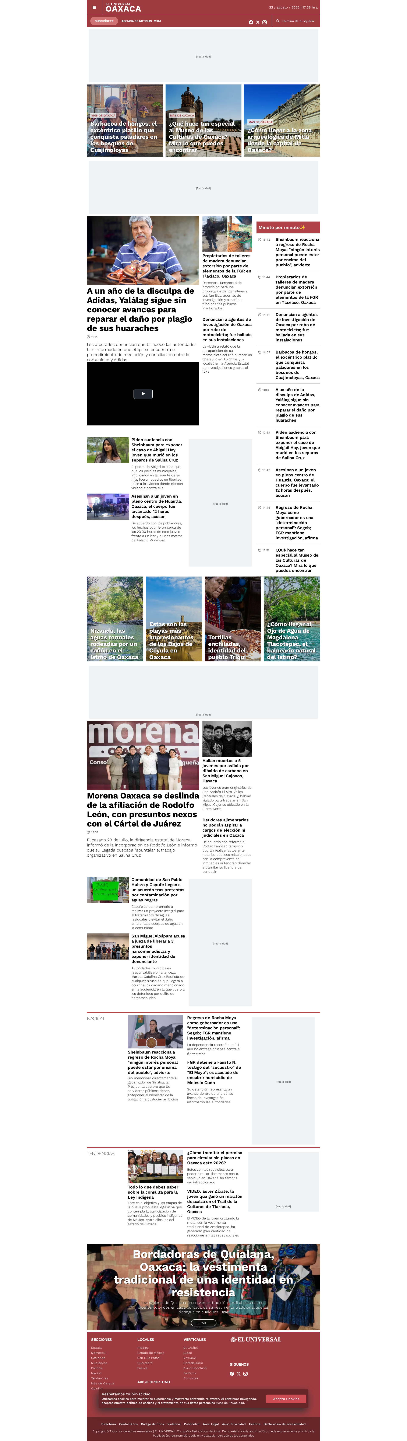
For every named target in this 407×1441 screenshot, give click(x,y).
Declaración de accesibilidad (285, 1424)
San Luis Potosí (148, 1358)
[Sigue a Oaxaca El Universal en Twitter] (259, 22)
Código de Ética (152, 1424)
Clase (188, 1352)
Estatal (96, 1347)
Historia (254, 1424)
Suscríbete (104, 21)
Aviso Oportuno (195, 1368)
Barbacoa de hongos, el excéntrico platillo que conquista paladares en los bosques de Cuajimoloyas (123, 136)
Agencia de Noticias (136, 21)
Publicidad (191, 1424)
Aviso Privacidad (234, 1424)
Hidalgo (143, 1347)
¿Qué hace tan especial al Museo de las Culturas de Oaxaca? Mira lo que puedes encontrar (202, 136)
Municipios (99, 1363)
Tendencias (99, 1378)
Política (96, 1368)
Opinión (97, 1388)
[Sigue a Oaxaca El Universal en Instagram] (265, 22)
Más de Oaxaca (103, 115)
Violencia (174, 1424)
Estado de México (150, 1352)
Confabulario (193, 1363)
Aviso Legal (211, 1424)
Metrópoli (98, 1352)
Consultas (191, 1378)
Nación (96, 1373)
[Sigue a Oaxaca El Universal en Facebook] (252, 22)
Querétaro (144, 1363)
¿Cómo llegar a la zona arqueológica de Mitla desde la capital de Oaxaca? (279, 140)
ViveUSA (190, 1358)
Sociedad (98, 1358)
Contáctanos (128, 1424)
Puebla (142, 1368)
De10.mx (190, 1373)
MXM (157, 21)
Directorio (108, 1424)
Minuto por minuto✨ (283, 227)
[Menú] (94, 7)
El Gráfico (191, 1347)
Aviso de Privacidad (230, 1403)
